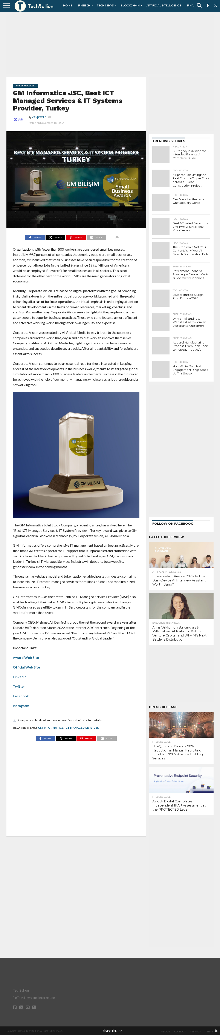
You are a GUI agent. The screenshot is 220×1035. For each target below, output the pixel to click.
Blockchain (130, 5)
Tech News (105, 5)
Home (67, 5)
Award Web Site (26, 657)
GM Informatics (50, 727)
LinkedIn (19, 677)
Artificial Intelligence (163, 5)
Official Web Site (26, 667)
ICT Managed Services (82, 727)
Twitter (19, 686)
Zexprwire (39, 117)
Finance (193, 5)
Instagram (21, 706)
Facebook (21, 696)
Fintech (84, 5)
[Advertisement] (110, 44)
